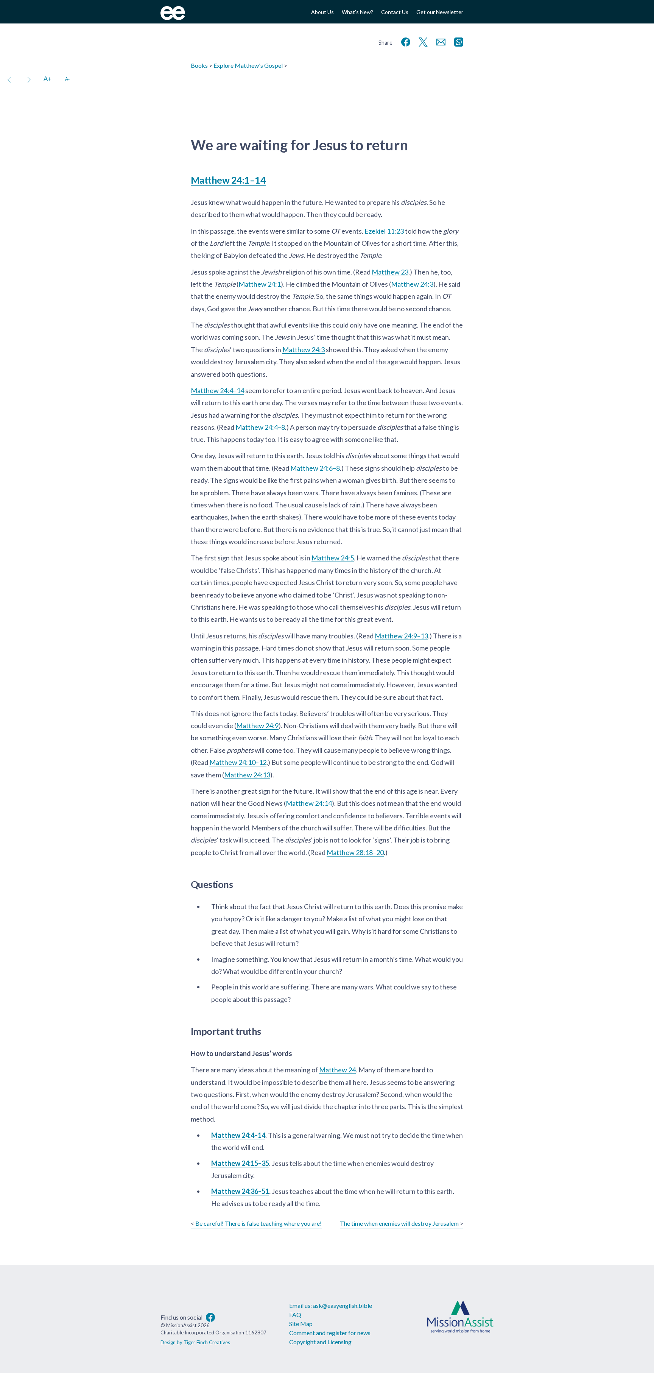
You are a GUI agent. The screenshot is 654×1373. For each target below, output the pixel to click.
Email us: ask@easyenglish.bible (330, 1305)
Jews (296, 255)
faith (365, 737)
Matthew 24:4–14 (217, 390)
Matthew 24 (337, 1070)
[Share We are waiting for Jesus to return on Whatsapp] (457, 41)
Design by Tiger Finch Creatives (195, 1342)
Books (199, 65)
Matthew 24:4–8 (260, 427)
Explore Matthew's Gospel (248, 65)
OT (335, 231)
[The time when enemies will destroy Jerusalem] (29, 79)
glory (450, 231)
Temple (258, 243)
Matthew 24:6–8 (315, 468)
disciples (414, 202)
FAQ (295, 1314)
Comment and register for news (330, 1332)
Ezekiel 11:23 (384, 231)
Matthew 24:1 (259, 284)
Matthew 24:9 (257, 725)
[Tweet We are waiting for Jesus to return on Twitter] (422, 41)
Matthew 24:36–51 (240, 1191)
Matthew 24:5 (332, 558)
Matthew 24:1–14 (228, 180)
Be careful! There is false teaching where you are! (258, 1223)
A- (67, 78)
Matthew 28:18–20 (355, 852)
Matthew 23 (390, 272)
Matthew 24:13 (247, 775)
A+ (47, 79)
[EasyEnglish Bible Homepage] (172, 17)
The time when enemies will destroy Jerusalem (399, 1223)
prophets (240, 750)
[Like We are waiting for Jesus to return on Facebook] (404, 41)
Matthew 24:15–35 (240, 1163)
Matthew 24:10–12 (237, 762)
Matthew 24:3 (412, 284)
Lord (216, 243)
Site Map (301, 1323)
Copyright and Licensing (320, 1341)
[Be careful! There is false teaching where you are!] (9, 79)
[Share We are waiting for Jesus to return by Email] (439, 41)
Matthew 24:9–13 (401, 636)
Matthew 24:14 (309, 803)
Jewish (271, 272)
